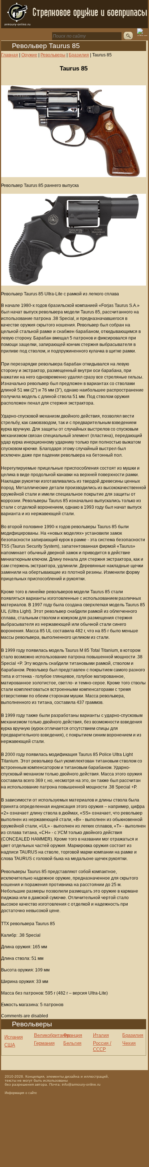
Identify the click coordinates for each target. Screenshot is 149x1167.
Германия (44, 1043)
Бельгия (72, 1043)
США (9, 1045)
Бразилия (132, 1035)
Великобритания (52, 1035)
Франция (72, 1035)
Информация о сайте (21, 1093)
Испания (13, 1037)
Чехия (129, 1043)
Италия (101, 1035)
